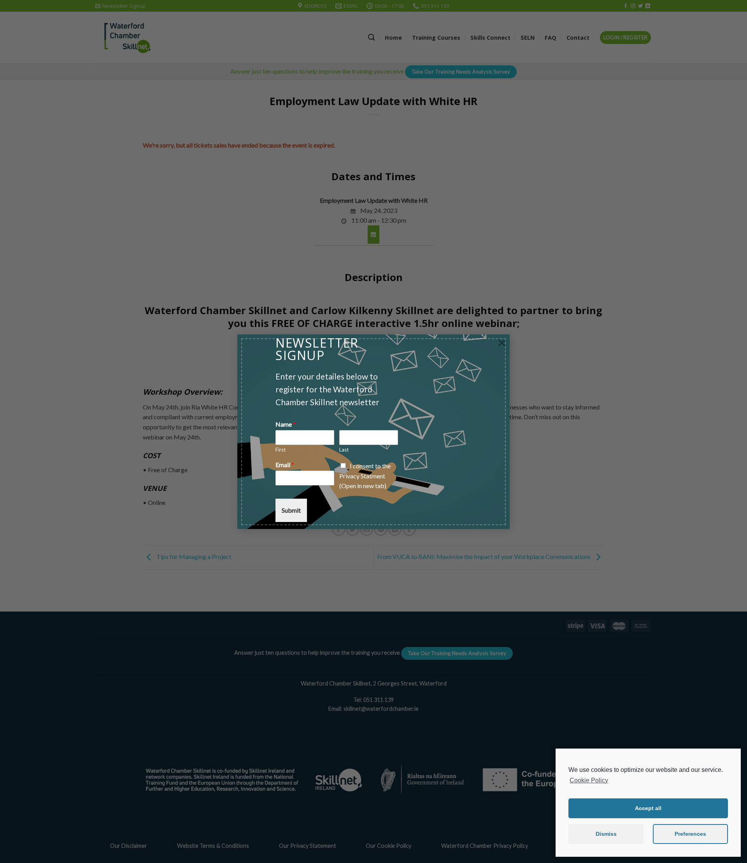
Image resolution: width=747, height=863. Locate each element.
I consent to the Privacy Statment (365, 475)
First (280, 449)
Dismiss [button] (606, 834)
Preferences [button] (690, 834)
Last (344, 449)
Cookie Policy (589, 780)
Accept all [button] (648, 808)
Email (284, 464)
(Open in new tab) (362, 485)
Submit (291, 510)
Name (285, 424)
